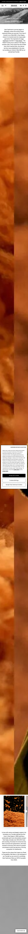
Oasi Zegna (19, 41)
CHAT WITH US (21, 931)
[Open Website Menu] (3, 6)
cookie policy (16, 469)
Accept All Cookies (14, 475)
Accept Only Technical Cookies (14, 484)
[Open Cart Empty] (25, 5)
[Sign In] (23, 5)
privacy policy (5, 471)
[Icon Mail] (20, 5)
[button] (6, 6)
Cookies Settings (14, 480)
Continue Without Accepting (18, 447)
